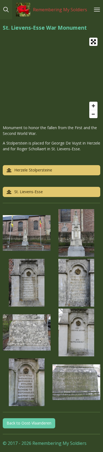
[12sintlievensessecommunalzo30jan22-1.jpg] (76, 233)
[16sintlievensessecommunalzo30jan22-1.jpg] (76, 332)
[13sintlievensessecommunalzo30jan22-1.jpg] (27, 282)
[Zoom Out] (93, 114)
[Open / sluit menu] (97, 9)
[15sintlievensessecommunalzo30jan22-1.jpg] (27, 332)
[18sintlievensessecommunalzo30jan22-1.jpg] (76, 382)
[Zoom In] (93, 106)
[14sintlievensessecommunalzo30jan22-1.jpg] (76, 282)
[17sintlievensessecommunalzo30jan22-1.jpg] (27, 382)
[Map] (51, 78)
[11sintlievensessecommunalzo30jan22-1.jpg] (27, 233)
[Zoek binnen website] (6, 9)
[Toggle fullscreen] (93, 42)
